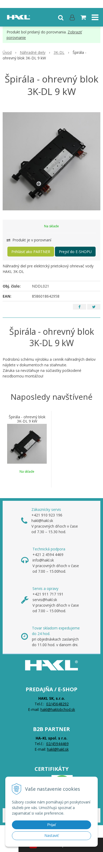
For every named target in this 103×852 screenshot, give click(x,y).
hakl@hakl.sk (58, 749)
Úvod (7, 52)
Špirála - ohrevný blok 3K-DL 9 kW (27, 419)
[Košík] (83, 17)
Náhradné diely (32, 52)
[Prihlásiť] (72, 17)
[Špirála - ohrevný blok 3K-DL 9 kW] (51, 161)
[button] (60, 17)
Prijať (51, 825)
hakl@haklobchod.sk (57, 709)
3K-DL (59, 52)
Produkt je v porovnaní (31, 239)
